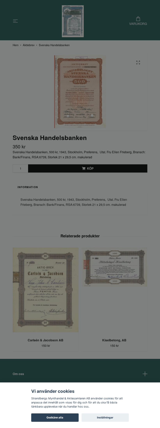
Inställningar (105, 417)
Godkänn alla (54, 417)
